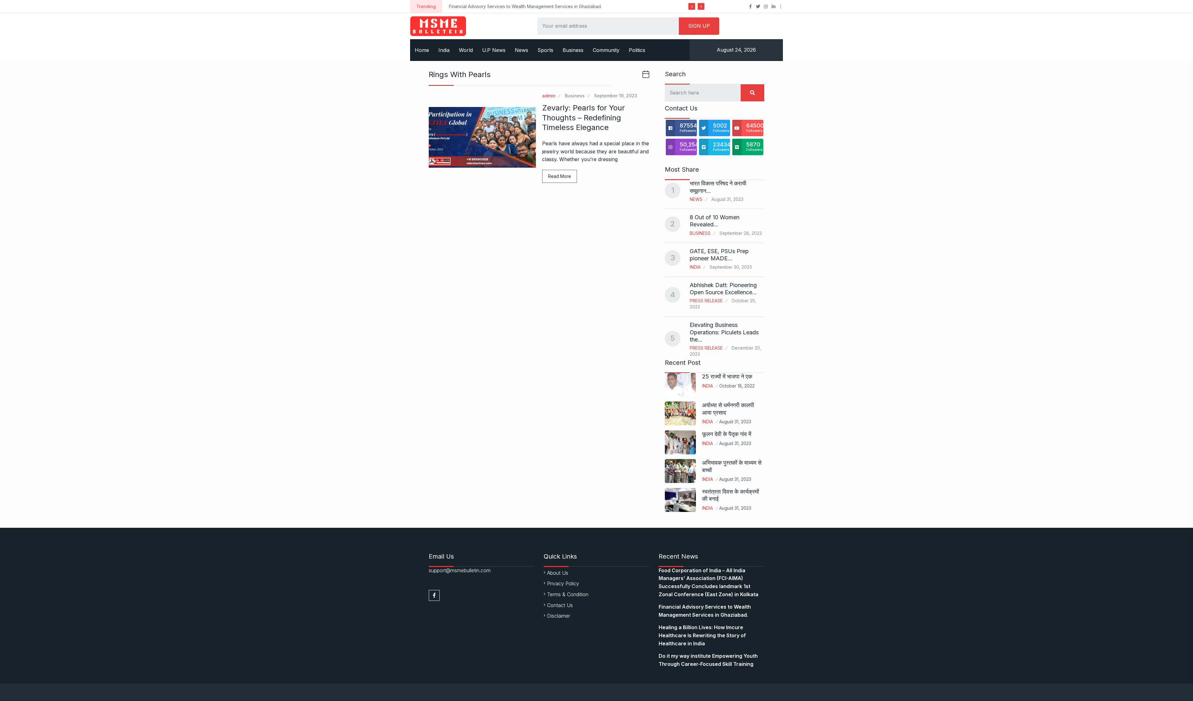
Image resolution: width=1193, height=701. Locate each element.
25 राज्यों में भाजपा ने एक (727, 376)
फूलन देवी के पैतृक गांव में (726, 434)
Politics (637, 50)
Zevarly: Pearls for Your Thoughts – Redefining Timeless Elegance (583, 117)
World (466, 50)
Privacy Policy (563, 583)
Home (422, 50)
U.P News (493, 50)
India (444, 50)
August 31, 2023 (735, 421)
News (521, 50)
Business (573, 50)
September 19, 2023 (615, 95)
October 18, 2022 (737, 385)
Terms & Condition (567, 594)
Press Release (706, 300)
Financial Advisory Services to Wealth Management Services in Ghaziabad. (525, 6)
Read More (559, 176)
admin (548, 95)
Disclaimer (558, 616)
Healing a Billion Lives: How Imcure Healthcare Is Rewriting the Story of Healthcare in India (702, 635)
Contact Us (560, 605)
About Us (557, 573)
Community (606, 50)
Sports (545, 50)
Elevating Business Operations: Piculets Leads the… (724, 332)
